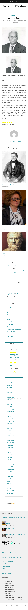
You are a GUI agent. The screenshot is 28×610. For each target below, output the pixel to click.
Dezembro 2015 (10, 411)
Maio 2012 (9, 457)
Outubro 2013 (10, 418)
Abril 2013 (9, 430)
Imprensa (9, 319)
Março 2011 (9, 488)
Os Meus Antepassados (15, 347)
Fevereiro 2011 (10, 490)
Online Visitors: (8, 581)
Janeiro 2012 (10, 466)
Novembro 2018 (10, 397)
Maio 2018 (9, 404)
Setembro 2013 (10, 421)
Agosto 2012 (10, 450)
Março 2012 (9, 462)
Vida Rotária (10, 336)
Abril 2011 (9, 486)
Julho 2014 (9, 416)
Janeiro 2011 (10, 493)
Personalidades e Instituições (14, 329)
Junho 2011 (9, 481)
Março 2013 (9, 433)
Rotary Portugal (6, 566)
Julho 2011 (9, 478)
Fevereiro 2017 (10, 409)
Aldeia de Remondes (7, 555)
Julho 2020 (9, 390)
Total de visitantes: (9, 595)
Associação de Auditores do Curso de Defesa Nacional (12, 558)
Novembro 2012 (10, 442)
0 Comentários (14, 22)
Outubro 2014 (10, 414)
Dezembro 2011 (10, 469)
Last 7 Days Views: (9, 587)
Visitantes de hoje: (9, 585)
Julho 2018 (9, 399)
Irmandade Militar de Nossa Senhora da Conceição (14, 563)
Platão (3, 253)
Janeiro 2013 (10, 438)
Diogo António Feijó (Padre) (9, 184)
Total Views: (8, 593)
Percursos (9, 326)
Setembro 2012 (10, 447)
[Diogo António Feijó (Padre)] (14, 166)
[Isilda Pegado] (14, 207)
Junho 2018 (9, 402)
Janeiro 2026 (10, 382)
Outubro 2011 (10, 474)
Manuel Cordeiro (21, 20)
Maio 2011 (9, 483)
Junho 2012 (9, 454)
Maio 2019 (9, 392)
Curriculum (9, 310)
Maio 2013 (9, 428)
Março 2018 (9, 406)
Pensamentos (14, 15)
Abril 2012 (9, 459)
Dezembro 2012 (10, 440)
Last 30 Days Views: (9, 589)
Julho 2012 (9, 452)
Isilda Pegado (5, 227)
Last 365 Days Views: (9, 591)
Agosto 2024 (10, 385)
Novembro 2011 (10, 471)
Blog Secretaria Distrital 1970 (9, 552)
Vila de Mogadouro (6, 573)
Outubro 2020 (10, 387)
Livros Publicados (11, 322)
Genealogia (9, 312)
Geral (8, 314)
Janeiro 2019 (10, 394)
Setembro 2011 (10, 476)
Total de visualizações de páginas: (13, 597)
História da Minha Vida (12, 317)
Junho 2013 (9, 426)
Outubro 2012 (10, 445)
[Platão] (14, 241)
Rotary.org (4, 568)
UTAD (3, 571)
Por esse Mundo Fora (12, 334)
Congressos (10, 307)
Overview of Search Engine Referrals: (14, 599)
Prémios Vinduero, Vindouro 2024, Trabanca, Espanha (14, 356)
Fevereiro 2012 (10, 464)
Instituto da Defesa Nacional (8, 561)
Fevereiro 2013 (10, 435)
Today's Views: (8, 583)
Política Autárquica (11, 331)
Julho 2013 (9, 423)
